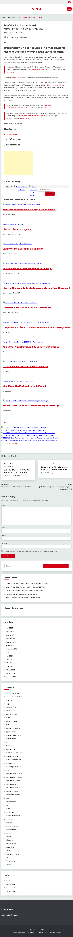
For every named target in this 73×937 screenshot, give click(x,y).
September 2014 (12, 649)
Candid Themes (55, 932)
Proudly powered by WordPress (23, 932)
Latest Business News (14, 774)
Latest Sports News (13, 787)
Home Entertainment (13, 760)
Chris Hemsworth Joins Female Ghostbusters (21, 594)
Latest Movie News (13, 781)
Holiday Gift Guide (12, 756)
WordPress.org (11, 891)
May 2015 (10, 631)
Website (4, 543)
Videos (8, 864)
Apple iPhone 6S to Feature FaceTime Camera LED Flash (54, 468)
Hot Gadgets (10, 763)
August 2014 (10, 652)
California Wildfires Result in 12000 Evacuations (27, 307)
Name (4, 528)
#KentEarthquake (21, 116)
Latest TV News (12, 791)
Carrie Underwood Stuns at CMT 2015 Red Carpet (23, 597)
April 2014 (10, 666)
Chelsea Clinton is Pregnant (17, 229)
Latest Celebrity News (14, 777)
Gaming (9, 746)
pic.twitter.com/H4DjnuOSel (37, 116)
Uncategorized (31, 25)
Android (9, 700)
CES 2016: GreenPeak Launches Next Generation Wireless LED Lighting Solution (29, 440)
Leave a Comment (10, 134)
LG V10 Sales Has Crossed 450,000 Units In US (25, 366)
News (22, 25)
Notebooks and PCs (13, 816)
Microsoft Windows (13, 795)
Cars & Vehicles (11, 714)
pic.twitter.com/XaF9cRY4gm (38, 70)
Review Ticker (11, 829)
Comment (5, 505)
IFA (7, 770)
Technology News (16, 464)
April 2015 (10, 635)
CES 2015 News (12, 443)
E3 (7, 742)
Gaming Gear (10, 749)
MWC (8, 805)
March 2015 (10, 638)
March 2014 (10, 670)
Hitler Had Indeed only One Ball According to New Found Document (36, 288)
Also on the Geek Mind (14, 697)
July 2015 (9, 628)
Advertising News (12, 693)
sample (19, 475)
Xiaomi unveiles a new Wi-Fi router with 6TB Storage (17, 471)
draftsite (20, 33)
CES (5, 422)
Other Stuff (10, 819)
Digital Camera (11, 739)
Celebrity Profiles (12, 721)
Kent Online (17, 78)
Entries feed (10, 884)
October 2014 (11, 645)
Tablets (9, 850)
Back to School (11, 707)
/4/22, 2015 (11, 72)
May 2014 (10, 663)
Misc (8, 798)
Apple (43, 464)
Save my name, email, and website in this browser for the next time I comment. (30, 551)
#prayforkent (48, 105)
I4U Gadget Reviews (13, 767)
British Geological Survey (55, 85)
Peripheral (9, 822)
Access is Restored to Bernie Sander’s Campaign (27, 268)
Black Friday (10, 711)
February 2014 (11, 673)
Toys (8, 857)
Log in (8, 881)
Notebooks (10, 812)
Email (3, 535)
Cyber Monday (11, 732)
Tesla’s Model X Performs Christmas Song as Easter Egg (31, 405)
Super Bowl (10, 847)
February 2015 (11, 642)
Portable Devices (12, 826)
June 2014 (9, 659)
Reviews (9, 833)
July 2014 (9, 656)
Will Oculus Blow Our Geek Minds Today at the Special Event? (27, 583)
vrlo (36, 8)
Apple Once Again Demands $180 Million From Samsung (31, 347)
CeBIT (8, 718)
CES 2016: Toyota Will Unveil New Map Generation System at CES (24, 430)
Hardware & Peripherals (14, 753)
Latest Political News (11, 25)
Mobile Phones (11, 802)
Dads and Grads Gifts (13, 735)
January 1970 (11, 677)
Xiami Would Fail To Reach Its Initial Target (24, 386)
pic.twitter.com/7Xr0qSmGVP (17, 108)
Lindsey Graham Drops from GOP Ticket (23, 248)
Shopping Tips (11, 843)
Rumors (49, 464)
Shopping (9, 840)
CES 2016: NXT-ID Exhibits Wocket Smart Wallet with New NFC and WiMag (27, 435)
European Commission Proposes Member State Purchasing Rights (36, 327)
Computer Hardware (13, 728)
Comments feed (11, 888)
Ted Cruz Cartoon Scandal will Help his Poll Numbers (29, 209)
